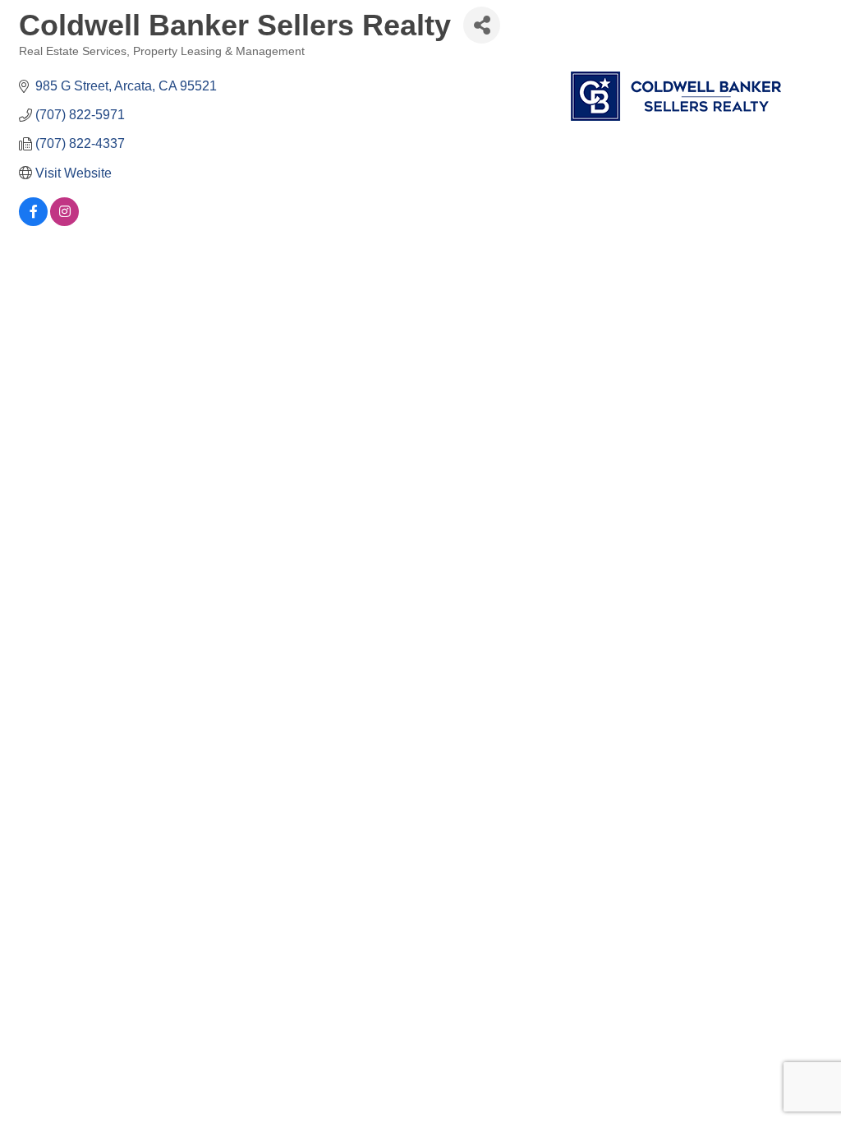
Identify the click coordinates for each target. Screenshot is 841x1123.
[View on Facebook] (33, 222)
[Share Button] (481, 25)
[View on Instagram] (64, 222)
